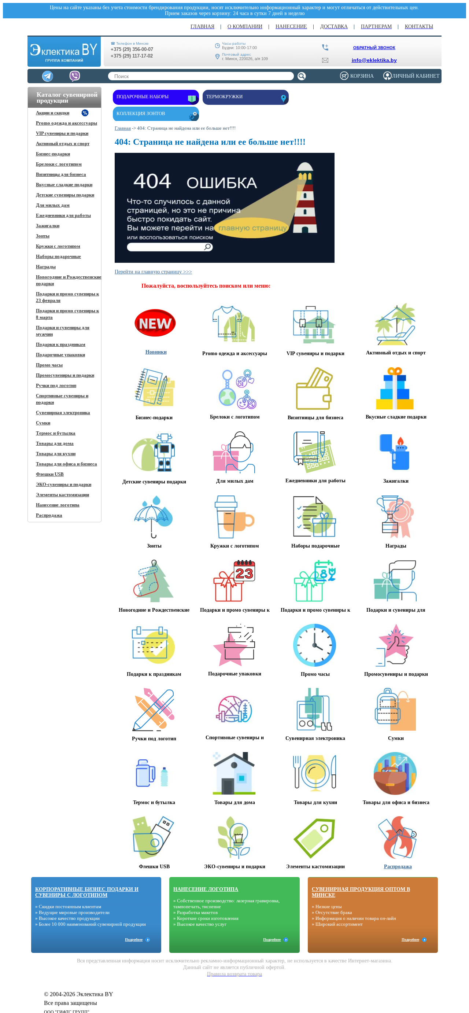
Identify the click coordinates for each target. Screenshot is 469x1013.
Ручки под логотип (56, 385)
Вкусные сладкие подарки (64, 184)
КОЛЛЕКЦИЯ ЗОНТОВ (141, 113)
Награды (46, 266)
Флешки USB (50, 474)
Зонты (42, 236)
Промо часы (49, 365)
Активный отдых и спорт (62, 143)
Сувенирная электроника (63, 412)
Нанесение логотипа (58, 505)
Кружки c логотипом (58, 246)
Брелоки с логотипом (59, 164)
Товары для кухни (55, 453)
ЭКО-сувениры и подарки (63, 484)
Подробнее (134, 940)
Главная (123, 128)
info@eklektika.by (374, 60)
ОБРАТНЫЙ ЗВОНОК (374, 47)
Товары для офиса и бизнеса (66, 464)
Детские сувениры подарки (65, 195)
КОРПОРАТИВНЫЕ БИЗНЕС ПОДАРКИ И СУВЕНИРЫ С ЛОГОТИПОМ (87, 892)
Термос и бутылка (55, 433)
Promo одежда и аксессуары (66, 123)
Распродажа (49, 515)
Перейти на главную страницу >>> (153, 272)
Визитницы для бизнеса (61, 174)
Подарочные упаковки (60, 354)
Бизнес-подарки (53, 153)
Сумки (43, 423)
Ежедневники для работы (63, 215)
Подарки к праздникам (60, 344)
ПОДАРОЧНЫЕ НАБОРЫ (143, 96)
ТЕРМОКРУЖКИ (224, 96)
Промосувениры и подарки (65, 375)
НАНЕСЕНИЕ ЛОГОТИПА (205, 889)
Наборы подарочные (58, 256)
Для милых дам (53, 205)
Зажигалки (47, 225)
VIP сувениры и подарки (62, 133)
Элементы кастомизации (62, 494)
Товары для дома (55, 443)
